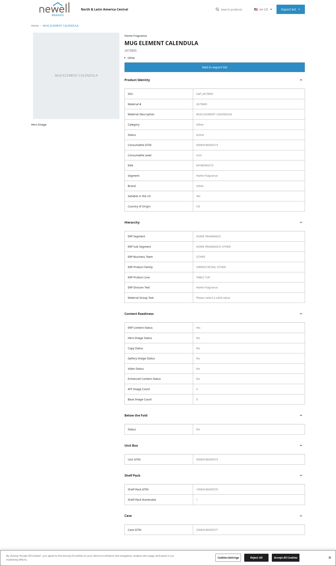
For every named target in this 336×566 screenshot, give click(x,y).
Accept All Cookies (285, 557)
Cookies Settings (228, 557)
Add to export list (214, 67)
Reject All (256, 557)
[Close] (330, 557)
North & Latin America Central (104, 9)
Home (35, 25)
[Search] (217, 9)
